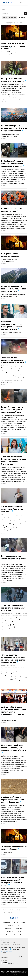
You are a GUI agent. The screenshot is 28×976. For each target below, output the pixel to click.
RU (21, 2)
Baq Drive (9, 935)
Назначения (6, 922)
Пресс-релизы (19, 928)
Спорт (18, 925)
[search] (24, 2)
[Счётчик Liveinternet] (4, 963)
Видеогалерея (21, 17)
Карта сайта (4, 960)
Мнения (23, 922)
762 (5, 912)
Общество (11, 925)
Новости (5, 17)
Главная (3, 9)
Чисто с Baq (18, 935)
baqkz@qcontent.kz (6, 951)
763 (8, 912)
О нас (19, 931)
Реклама (3, 952)
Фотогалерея (12, 17)
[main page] (12, 2)
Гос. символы (11, 931)
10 (24, 910)
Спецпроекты (8, 928)
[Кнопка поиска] (25, 13)
